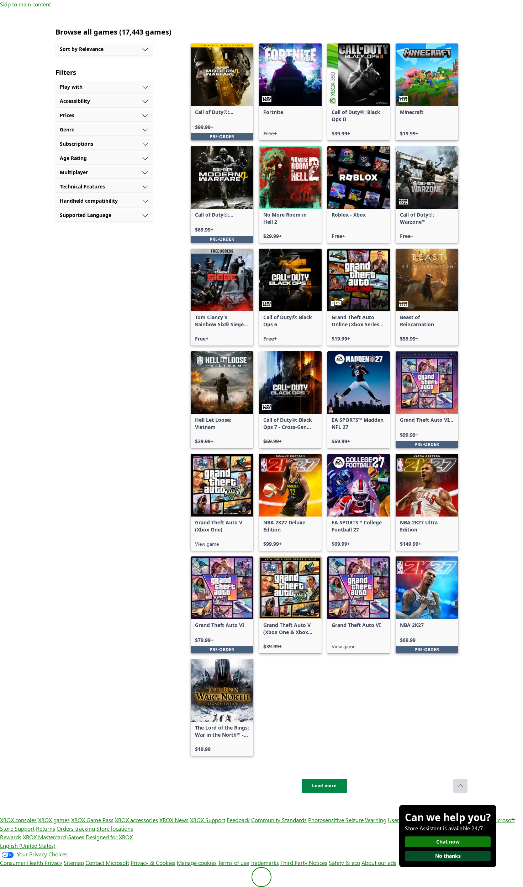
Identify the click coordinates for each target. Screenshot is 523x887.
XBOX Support (207, 820)
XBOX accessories (136, 820)
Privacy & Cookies (153, 862)
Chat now (448, 841)
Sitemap (74, 862)
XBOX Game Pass (92, 820)
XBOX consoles (18, 820)
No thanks (448, 855)
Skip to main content (25, 4)
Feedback (238, 820)
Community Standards (279, 820)
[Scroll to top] (460, 786)
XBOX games (54, 820)
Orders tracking (76, 828)
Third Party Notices (303, 862)
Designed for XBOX (109, 837)
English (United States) (28, 845)
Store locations (114, 828)
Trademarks (264, 862)
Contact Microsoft (107, 862)
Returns (45, 828)
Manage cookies (197, 862)
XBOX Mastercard (44, 837)
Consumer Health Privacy (31, 862)
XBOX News (174, 820)
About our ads (378, 862)
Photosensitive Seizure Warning (347, 820)
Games (75, 837)
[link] (222, 91)
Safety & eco (344, 862)
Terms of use (233, 862)
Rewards (10, 837)
